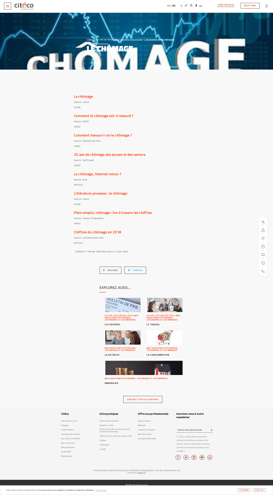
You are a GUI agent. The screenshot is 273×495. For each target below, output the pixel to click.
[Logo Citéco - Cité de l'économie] (24, 6)
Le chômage (83, 96)
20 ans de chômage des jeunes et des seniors (109, 154)
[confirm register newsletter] (211, 430)
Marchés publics (145, 434)
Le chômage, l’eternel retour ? (97, 174)
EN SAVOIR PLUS (101, 490)
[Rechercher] (263, 255)
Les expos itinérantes (147, 438)
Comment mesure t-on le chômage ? (103, 135)
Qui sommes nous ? (69, 421)
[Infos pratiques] (263, 263)
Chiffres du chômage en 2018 (97, 232)
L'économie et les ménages (159, 39)
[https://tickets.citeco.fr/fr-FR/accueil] (263, 238)
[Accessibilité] (191, 6)
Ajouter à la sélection (165, 66)
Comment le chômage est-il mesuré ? (103, 115)
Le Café (103, 449)
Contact (103, 440)
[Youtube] (201, 457)
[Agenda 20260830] (263, 246)
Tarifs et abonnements (109, 421)
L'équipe (64, 425)
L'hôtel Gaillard (67, 429)
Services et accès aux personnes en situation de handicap (115, 430)
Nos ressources (68, 443)
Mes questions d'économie (128, 39)
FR (168, 5)
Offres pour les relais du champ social (115, 436)
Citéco (90, 39)
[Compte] (266, 6)
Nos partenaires (68, 447)
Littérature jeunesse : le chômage (100, 193)
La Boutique (104, 444)
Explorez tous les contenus (143, 399)
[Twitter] (186, 457)
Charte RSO (66, 451)
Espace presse (144, 421)
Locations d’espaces (146, 429)
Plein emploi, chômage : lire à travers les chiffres (113, 212)
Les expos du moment (70, 434)
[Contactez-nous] (263, 271)
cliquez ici (141, 472)
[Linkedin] (209, 457)
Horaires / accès (106, 425)
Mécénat (141, 425)
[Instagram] (194, 457)
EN (173, 5)
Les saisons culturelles (70, 438)
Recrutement (66, 456)
